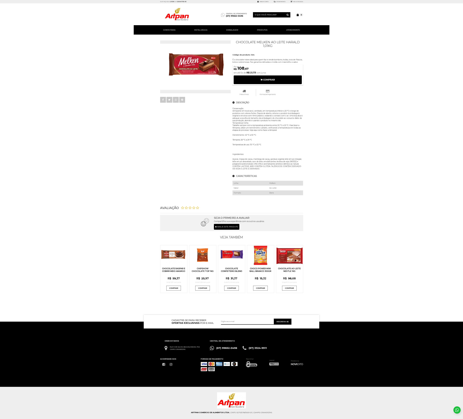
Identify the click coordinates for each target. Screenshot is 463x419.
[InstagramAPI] (171, 364)
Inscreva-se (282, 322)
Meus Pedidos (298, 1)
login (172, 1)
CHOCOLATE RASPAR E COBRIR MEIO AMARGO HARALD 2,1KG (173, 271)
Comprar (173, 288)
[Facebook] (163, 364)
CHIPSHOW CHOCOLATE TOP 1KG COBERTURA (203, 271)
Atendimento (281, 1)
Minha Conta (264, 1)
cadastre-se (181, 1)
